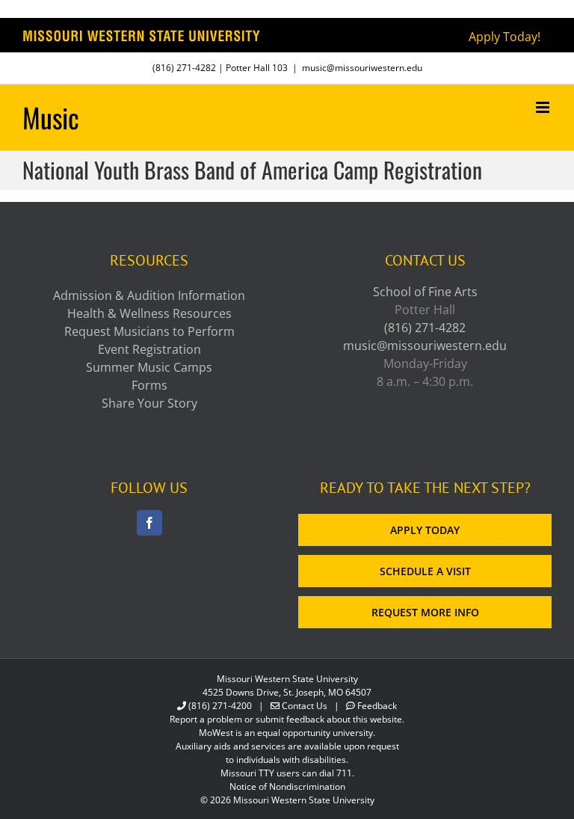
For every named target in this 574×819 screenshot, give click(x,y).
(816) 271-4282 (184, 67)
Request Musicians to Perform (149, 331)
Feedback (377, 705)
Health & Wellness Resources (149, 313)
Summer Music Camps (149, 367)
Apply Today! (504, 36)
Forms (149, 385)
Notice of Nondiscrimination (287, 786)
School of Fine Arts (425, 291)
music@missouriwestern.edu (362, 67)
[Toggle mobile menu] (544, 107)
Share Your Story (149, 403)
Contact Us (304, 705)
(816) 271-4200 (220, 705)
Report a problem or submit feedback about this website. (287, 719)
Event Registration (149, 349)
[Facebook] (149, 523)
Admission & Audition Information (149, 295)
